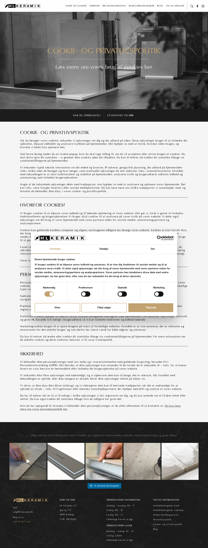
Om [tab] (153, 248)
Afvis (57, 307)
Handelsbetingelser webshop (168, 510)
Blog (155, 529)
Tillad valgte (104, 307)
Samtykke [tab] (55, 248)
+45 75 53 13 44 (21, 521)
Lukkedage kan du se (119, 519)
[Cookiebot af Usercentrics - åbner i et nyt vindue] (159, 238)
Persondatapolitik (162, 519)
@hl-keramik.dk (25, 512)
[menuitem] (76, 6)
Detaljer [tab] (104, 248)
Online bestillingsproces (166, 515)
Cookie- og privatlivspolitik (167, 524)
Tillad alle (150, 307)
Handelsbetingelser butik (166, 505)
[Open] (27, 461)
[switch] (85, 294)
